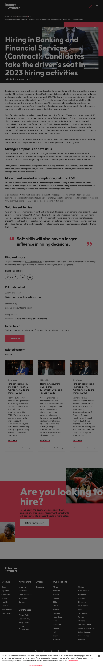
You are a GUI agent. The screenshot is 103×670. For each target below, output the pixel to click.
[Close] (99, 656)
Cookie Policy (73, 660)
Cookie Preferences (35, 665)
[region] (51, 661)
